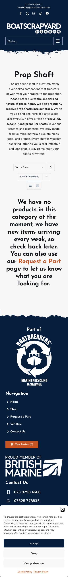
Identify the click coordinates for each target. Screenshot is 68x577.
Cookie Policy (25, 571)
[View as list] (37, 185)
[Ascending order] (50, 167)
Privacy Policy (41, 571)
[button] (62, 510)
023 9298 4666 (27, 492)
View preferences (34, 563)
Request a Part (39, 261)
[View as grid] (30, 185)
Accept (34, 543)
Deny (34, 553)
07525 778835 (27, 500)
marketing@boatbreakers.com (34, 7)
